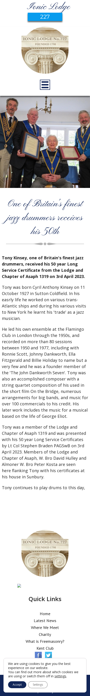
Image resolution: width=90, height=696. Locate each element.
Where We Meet (45, 627)
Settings (38, 685)
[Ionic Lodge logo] (45, 51)
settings (60, 676)
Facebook (38, 655)
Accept (17, 685)
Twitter (48, 655)
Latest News (45, 620)
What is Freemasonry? (45, 641)
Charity (45, 634)
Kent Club (45, 648)
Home (45, 613)
